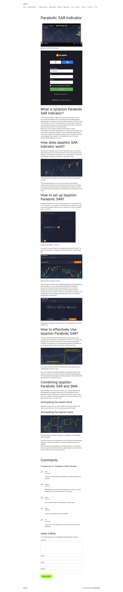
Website (43, 569)
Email (42, 562)
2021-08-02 (48, 473)
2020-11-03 (47, 521)
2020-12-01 (47, 499)
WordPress (97, 588)
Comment (44, 540)
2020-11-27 (47, 510)
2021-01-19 (47, 486)
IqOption (25, 4)
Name (43, 555)
